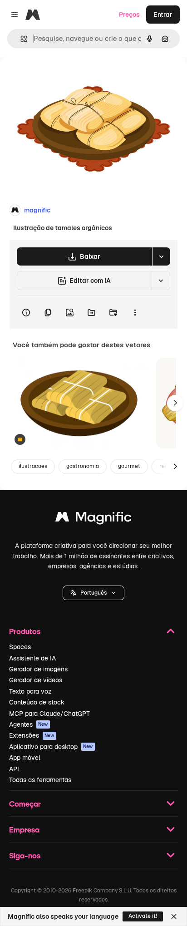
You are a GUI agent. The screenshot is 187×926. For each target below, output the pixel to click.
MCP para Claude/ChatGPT (49, 713)
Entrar (162, 14)
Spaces (20, 647)
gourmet (129, 466)
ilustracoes (33, 466)
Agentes (28, 724)
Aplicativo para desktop (51, 747)
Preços (129, 14)
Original (58, 78)
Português (93, 592)
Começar (25, 803)
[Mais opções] (135, 312)
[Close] (173, 916)
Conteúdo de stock (36, 702)
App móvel (24, 758)
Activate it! (142, 916)
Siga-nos (24, 855)
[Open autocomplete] (20, 38)
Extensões (31, 735)
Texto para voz (30, 691)
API (14, 769)
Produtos (24, 631)
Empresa (24, 829)
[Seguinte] (175, 403)
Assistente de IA (32, 658)
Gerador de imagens (38, 669)
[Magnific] (93, 519)
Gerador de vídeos (35, 680)
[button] (93, 593)
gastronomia (82, 466)
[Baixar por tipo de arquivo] (161, 256)
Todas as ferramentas (40, 780)
